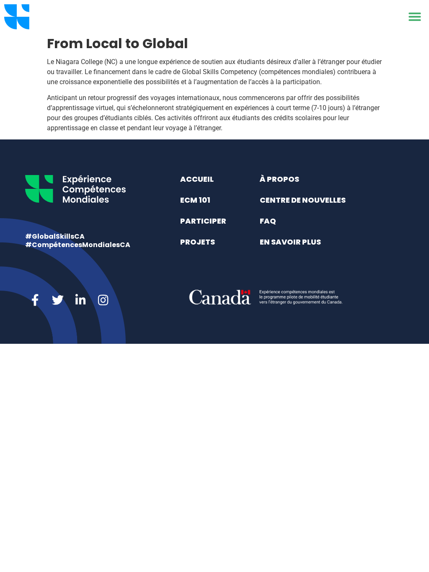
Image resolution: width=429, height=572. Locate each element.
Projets (197, 242)
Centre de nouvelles (303, 200)
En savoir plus (290, 242)
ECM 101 (195, 200)
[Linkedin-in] (80, 300)
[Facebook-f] (35, 300)
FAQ (268, 221)
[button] (415, 17)
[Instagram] (103, 300)
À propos (279, 179)
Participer (203, 221)
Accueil (197, 179)
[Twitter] (58, 300)
